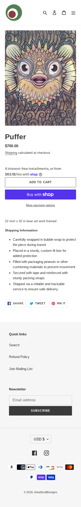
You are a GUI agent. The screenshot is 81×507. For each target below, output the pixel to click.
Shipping (11, 152)
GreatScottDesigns (45, 492)
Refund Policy (19, 357)
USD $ (39, 439)
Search (14, 345)
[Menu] (73, 12)
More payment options (40, 205)
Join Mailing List (20, 369)
